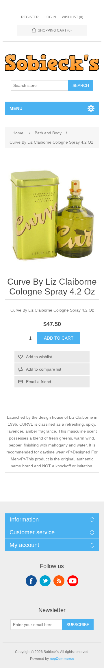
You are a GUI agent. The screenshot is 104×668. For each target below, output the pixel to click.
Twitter (45, 580)
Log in (50, 17)
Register (30, 17)
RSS (58, 580)
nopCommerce (62, 659)
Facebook (31, 580)
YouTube (72, 580)
